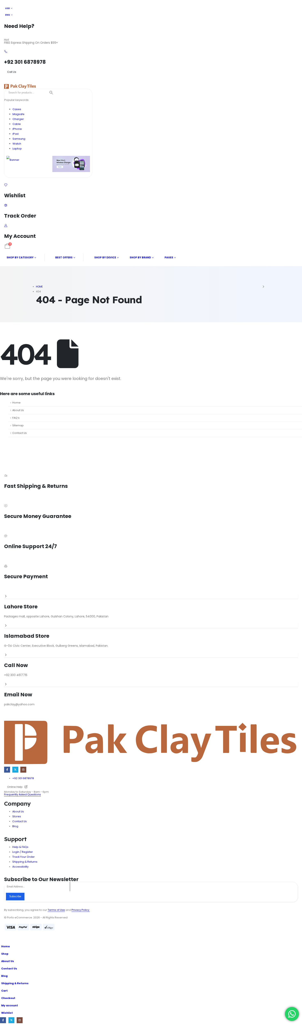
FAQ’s (16, 418)
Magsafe (18, 114)
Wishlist (7, 1013)
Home (16, 402)
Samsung (19, 139)
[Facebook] (7, 770)
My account (9, 1005)
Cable (17, 124)
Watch (17, 144)
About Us (18, 410)
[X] (15, 770)
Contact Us (19, 433)
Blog (4, 976)
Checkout (8, 998)
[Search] (51, 92)
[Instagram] (23, 770)
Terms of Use (56, 910)
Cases (17, 109)
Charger (18, 119)
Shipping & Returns (15, 983)
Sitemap (18, 425)
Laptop (17, 149)
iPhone (17, 129)
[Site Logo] (20, 86)
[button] (2, 940)
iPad (15, 134)
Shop (4, 954)
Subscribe (15, 896)
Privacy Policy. (80, 910)
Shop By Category (20, 257)
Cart (4, 990)
